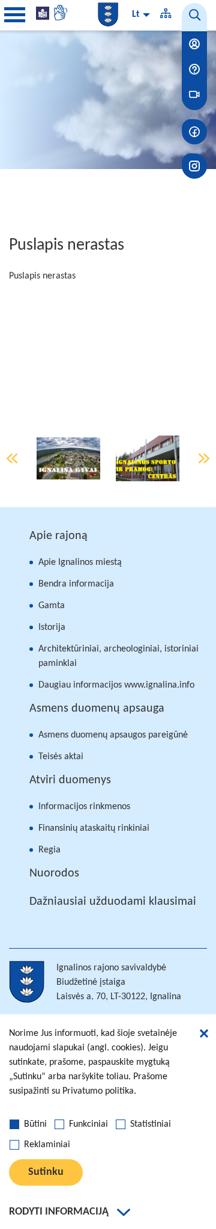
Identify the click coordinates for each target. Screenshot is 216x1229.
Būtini (35, 1124)
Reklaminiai (47, 1145)
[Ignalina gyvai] (68, 458)
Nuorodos (54, 873)
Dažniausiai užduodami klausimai (112, 902)
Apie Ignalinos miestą (80, 562)
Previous (12, 458)
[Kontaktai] (194, 44)
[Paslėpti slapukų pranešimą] (204, 1035)
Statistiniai (150, 1124)
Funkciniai (88, 1124)
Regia (49, 850)
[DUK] (194, 69)
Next (204, 458)
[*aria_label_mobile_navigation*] (15, 15)
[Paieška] (194, 17)
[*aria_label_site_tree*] (165, 15)
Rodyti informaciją (59, 1212)
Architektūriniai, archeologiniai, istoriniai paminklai (118, 656)
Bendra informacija (76, 584)
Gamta (51, 606)
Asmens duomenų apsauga (96, 709)
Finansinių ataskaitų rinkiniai (93, 828)
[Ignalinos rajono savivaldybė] (108, 14)
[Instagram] (194, 166)
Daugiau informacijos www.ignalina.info (116, 685)
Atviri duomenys (70, 780)
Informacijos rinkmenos (84, 807)
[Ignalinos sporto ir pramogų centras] (147, 458)
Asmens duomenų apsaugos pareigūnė (113, 735)
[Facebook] (194, 131)
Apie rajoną (58, 536)
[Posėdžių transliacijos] (194, 94)
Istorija (51, 627)
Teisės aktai (60, 757)
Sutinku (46, 1172)
